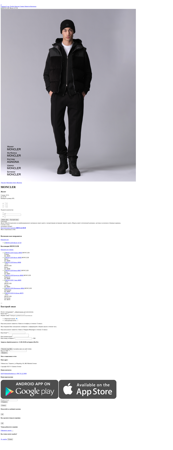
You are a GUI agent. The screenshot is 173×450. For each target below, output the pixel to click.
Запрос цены (4, 219)
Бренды (17, 6)
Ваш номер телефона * (8, 338)
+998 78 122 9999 (21, 373)
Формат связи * (5, 315)
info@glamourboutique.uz (8, 373)
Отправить (4, 402)
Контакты (33, 6)
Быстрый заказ (14, 219)
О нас (8, 6)
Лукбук (12, 6)
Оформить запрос (6, 430)
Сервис (22, 6)
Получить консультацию (13, 228)
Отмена (3, 405)
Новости (27, 6)
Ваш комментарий (6, 336)
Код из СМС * (5, 351)
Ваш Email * (4, 333)
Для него (3, 182)
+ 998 (33, 338)
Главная (3, 6)
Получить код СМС (6, 349)
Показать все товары (7, 249)
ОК (2, 414)
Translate (14, 3)
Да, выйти (4, 439)
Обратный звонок (10, 318)
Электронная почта (10, 320)
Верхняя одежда (11, 182)
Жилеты (19, 182)
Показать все (5, 239)
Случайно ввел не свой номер (22, 349)
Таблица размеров (6, 200)
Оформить (4, 352)
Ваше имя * (4, 313)
